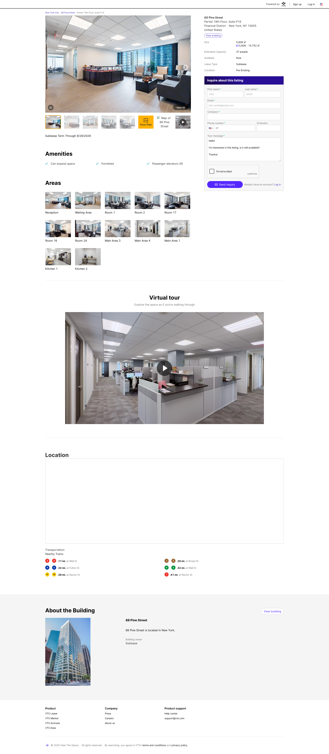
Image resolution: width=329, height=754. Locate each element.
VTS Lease (51, 713)
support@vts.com (174, 718)
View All (180, 107)
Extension (262, 123)
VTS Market (51, 718)
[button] (118, 64)
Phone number (215, 123)
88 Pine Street (68, 12)
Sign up (297, 4)
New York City (52, 12)
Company (212, 111)
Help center (171, 713)
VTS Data (50, 727)
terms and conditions (154, 745)
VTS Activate (52, 723)
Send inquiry (227, 184)
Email (210, 100)
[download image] (50, 107)
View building (272, 611)
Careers (109, 718)
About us (110, 723)
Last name (251, 89)
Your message (215, 135)
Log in (311, 4)
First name (213, 89)
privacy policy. (180, 745)
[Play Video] (164, 368)
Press (108, 713)
